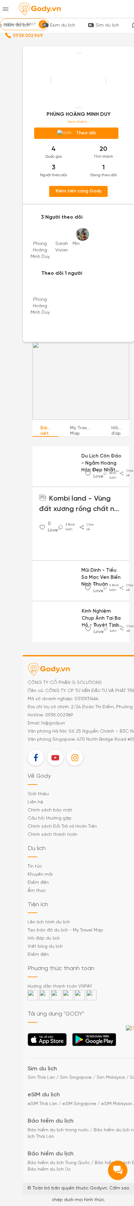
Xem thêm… (78, 122)
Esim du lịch (62, 25)
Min (76, 243)
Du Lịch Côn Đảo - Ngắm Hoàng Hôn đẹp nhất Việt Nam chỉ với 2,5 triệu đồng (101, 464)
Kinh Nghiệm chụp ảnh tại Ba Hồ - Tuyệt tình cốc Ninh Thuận (101, 619)
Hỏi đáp (116, 431)
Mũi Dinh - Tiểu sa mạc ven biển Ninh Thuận (101, 577)
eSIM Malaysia (116, 1104)
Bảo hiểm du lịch (51, 1121)
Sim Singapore (76, 1077)
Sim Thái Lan (41, 1077)
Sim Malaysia (111, 1077)
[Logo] (40, 9)
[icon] (88, 473)
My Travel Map (80, 431)
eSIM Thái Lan (42, 1104)
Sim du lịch (107, 25)
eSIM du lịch (44, 1095)
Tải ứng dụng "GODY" (47, 1041)
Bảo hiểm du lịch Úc (49, 1169)
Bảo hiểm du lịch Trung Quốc (59, 1163)
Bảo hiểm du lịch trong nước (58, 1130)
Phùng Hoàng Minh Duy (40, 250)
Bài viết (44, 431)
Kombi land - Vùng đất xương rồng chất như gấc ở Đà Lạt (80, 504)
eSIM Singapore (79, 1104)
